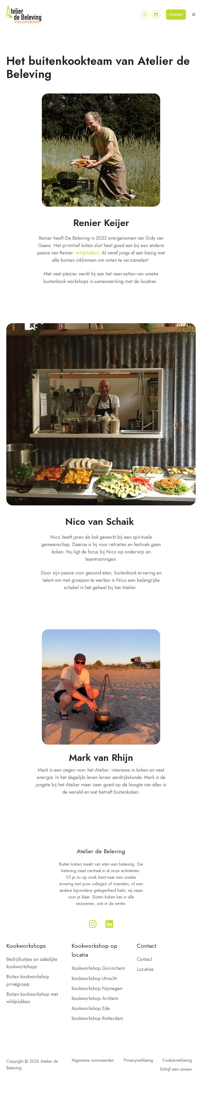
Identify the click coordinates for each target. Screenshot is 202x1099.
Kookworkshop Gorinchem (98, 968)
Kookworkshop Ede (91, 1008)
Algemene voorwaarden (93, 1060)
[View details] (144, 14)
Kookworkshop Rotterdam (97, 1018)
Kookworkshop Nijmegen (97, 988)
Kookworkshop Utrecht (94, 978)
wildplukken (87, 252)
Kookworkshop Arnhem (95, 998)
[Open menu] (194, 15)
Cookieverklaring (177, 1060)
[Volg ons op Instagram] (92, 924)
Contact (176, 14)
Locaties (145, 969)
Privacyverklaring (138, 1060)
